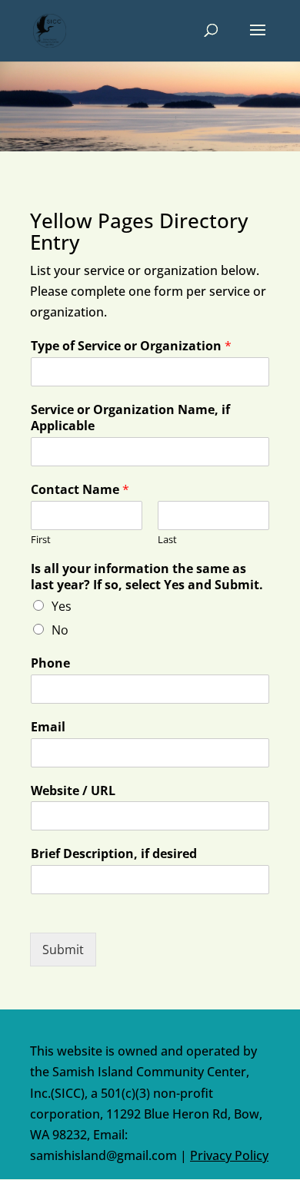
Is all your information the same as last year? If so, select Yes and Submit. (147, 577)
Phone (50, 663)
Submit (63, 949)
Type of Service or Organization (131, 346)
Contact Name (80, 490)
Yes (62, 606)
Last (167, 539)
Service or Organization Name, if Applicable (130, 418)
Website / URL (73, 791)
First (41, 539)
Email (48, 727)
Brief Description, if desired (114, 854)
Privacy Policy (229, 1155)
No (60, 629)
